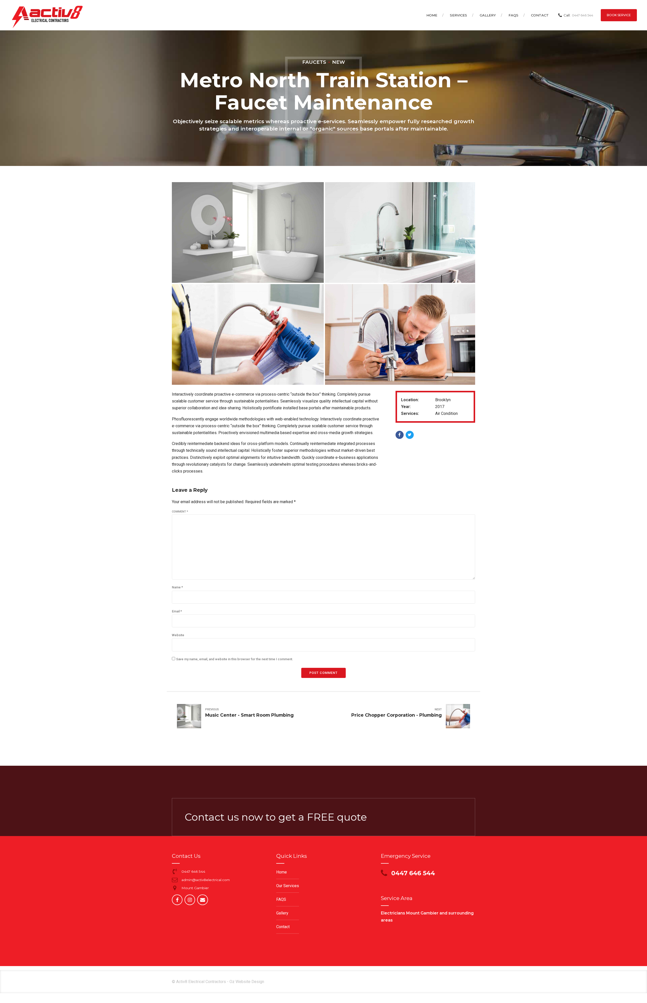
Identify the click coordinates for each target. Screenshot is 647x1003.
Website (178, 635)
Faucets (314, 62)
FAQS (513, 15)
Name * (177, 587)
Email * (177, 611)
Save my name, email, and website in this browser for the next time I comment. (234, 659)
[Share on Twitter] (410, 435)
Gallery (488, 15)
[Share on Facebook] (400, 435)
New (338, 62)
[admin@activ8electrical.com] (174, 880)
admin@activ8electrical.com (205, 880)
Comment (180, 511)
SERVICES (458, 15)
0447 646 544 (193, 871)
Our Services (287, 885)
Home (431, 15)
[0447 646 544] (174, 871)
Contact (540, 15)
